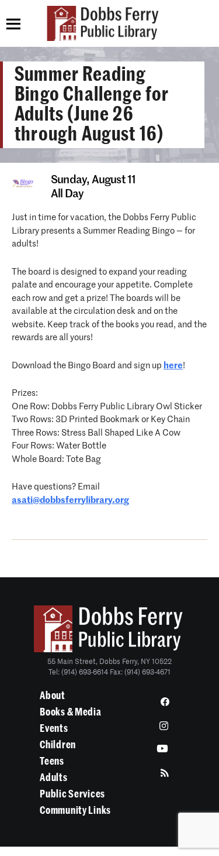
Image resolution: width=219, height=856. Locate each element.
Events (54, 728)
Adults (53, 777)
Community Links (75, 810)
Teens (52, 761)
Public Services (72, 794)
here (173, 365)
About (52, 695)
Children (58, 744)
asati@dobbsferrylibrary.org (70, 500)
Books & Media (70, 712)
